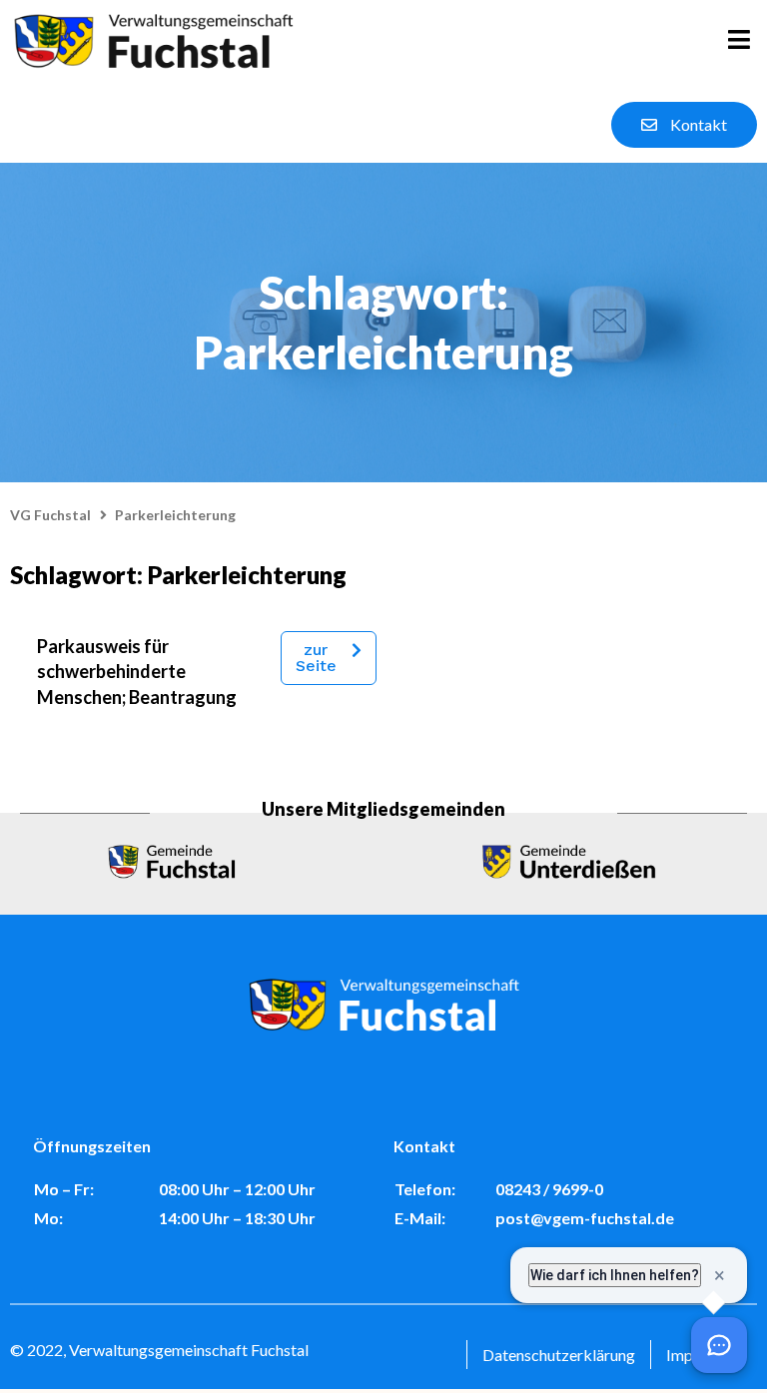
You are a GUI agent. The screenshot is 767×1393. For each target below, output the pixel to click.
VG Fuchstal (50, 514)
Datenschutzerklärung (558, 1354)
